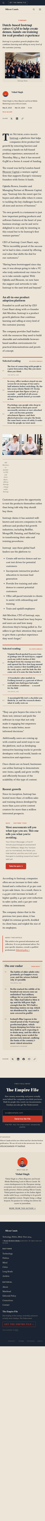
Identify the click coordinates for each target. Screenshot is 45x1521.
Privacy (11, 1341)
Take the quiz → (16, 866)
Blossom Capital (10, 171)
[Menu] (40, 9)
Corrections (7, 1300)
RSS (16, 1330)
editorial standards (7, 1146)
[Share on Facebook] (23, 1059)
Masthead (6, 1291)
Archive (5, 1276)
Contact (6, 1305)
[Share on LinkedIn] (17, 119)
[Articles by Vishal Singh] (6, 94)
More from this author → (22, 1208)
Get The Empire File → (19, 1324)
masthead (21, 1146)
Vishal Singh (17, 92)
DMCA (40, 1341)
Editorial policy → (23, 950)
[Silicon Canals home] (12, 9)
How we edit (7, 112)
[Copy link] (22, 119)
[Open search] (34, 9)
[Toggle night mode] (3, 2)
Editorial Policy (9, 1296)
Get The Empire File (18, 2)
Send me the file (22, 1119)
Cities (5, 1267)
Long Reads (7, 1271)
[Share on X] (12, 119)
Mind (4, 1262)
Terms (21, 1341)
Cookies (31, 1341)
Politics (5, 1258)
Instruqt (14, 138)
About (5, 1287)
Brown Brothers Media (12, 1241)
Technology (7, 1253)
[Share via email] (29, 1059)
